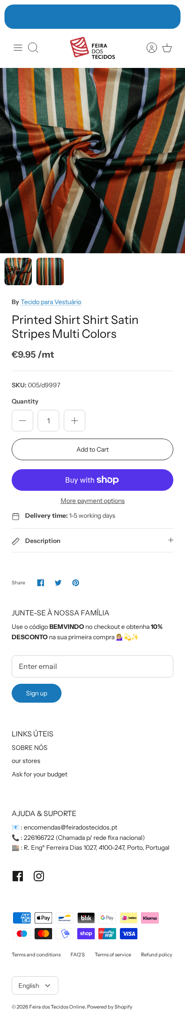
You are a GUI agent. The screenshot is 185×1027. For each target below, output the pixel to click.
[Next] (169, 16)
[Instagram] (38, 876)
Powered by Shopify (109, 1007)
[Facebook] (17, 876)
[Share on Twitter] (58, 583)
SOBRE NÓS (30, 748)
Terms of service (113, 954)
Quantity (25, 401)
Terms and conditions (36, 954)
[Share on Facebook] (40, 583)
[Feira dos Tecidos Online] (92, 48)
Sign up (36, 693)
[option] (92, 160)
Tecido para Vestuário (51, 302)
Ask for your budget (39, 774)
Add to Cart (92, 449)
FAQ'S (77, 954)
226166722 (39, 838)
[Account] (147, 48)
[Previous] (16, 16)
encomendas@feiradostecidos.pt (70, 827)
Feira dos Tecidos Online (57, 1007)
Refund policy (156, 954)
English (28, 986)
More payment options (93, 501)
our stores (26, 761)
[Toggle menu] (18, 48)
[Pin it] (75, 583)
